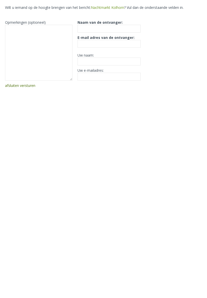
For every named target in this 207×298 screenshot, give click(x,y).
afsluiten (12, 85)
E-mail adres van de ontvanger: (106, 37)
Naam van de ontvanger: (100, 22)
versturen (27, 85)
